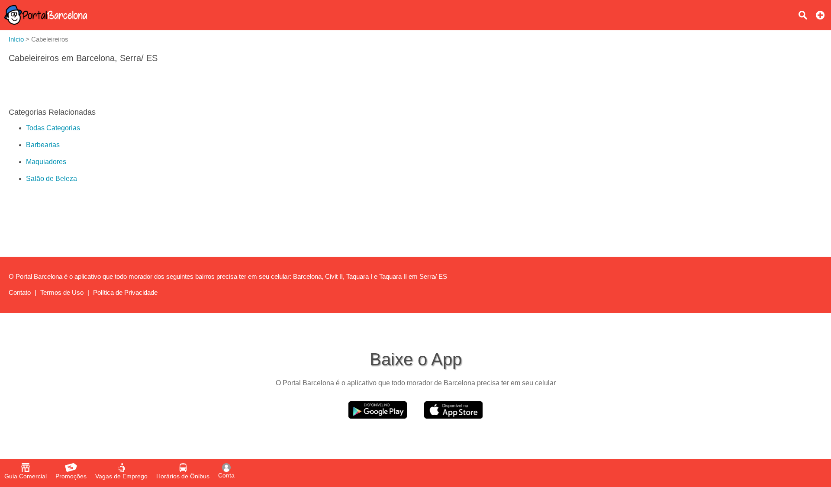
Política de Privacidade (125, 292)
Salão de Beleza (51, 178)
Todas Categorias (53, 128)
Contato (20, 292)
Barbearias (43, 144)
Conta (226, 475)
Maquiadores (46, 161)
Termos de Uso (62, 292)
